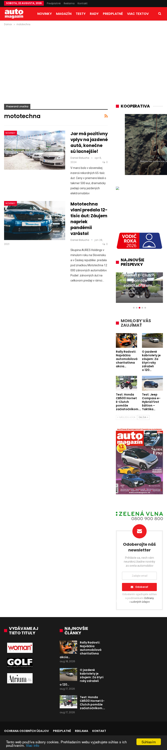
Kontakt (83, 3)
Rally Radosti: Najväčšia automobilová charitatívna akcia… (80, 649)
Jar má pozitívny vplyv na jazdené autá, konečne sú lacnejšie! (89, 142)
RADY (94, 13)
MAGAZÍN (63, 13)
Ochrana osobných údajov (26, 731)
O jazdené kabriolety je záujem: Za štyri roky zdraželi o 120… (81, 677)
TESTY (81, 13)
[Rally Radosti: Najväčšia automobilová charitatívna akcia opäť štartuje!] (68, 647)
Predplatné (54, 3)
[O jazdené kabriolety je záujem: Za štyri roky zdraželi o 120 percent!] (68, 674)
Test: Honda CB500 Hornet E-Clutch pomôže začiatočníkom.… (92, 702)
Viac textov (138, 13)
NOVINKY (44, 13)
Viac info (32, 745)
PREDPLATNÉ (113, 13)
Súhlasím (149, 741)
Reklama (69, 3)
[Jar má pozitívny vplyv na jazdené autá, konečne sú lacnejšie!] (34, 150)
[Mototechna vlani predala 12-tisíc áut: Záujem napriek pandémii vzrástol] (34, 220)
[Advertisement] (83, 57)
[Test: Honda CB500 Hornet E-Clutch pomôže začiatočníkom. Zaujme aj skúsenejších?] (68, 701)
